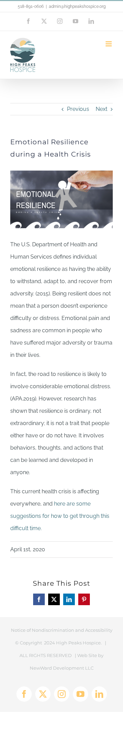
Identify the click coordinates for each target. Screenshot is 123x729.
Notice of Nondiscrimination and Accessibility (61, 630)
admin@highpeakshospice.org (77, 6)
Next (101, 109)
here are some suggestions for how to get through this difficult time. (59, 515)
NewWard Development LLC (62, 668)
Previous (78, 109)
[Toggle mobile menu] (109, 43)
